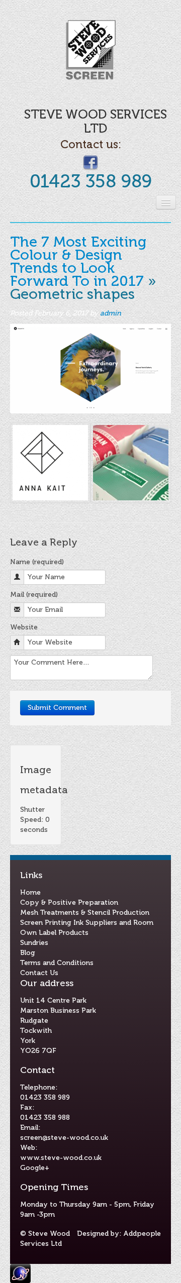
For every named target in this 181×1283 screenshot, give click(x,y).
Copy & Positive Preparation (69, 902)
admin (110, 313)
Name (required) (37, 562)
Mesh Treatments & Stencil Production (84, 912)
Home (30, 892)
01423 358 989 (91, 181)
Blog (27, 952)
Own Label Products (54, 932)
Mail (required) (34, 594)
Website (24, 627)
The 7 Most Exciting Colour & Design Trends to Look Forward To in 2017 (78, 261)
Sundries (34, 942)
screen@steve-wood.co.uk (64, 1137)
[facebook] (90, 162)
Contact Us (39, 973)
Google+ (34, 1167)
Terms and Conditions (57, 962)
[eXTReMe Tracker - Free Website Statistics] (20, 1272)
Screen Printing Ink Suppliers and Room (86, 922)
